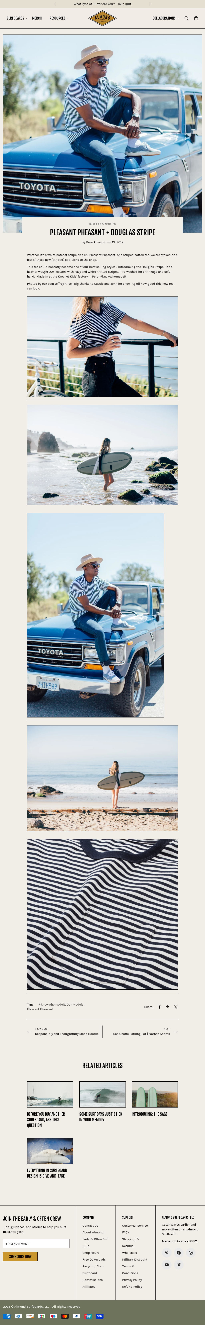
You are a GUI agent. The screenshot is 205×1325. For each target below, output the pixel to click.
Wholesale (129, 1253)
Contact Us (90, 1225)
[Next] (150, 4)
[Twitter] (175, 1007)
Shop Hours (90, 1253)
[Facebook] (159, 1007)
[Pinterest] (167, 1007)
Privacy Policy (132, 1280)
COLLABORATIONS (164, 18)
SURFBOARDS (15, 18)
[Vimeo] (179, 1265)
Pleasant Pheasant (40, 1009)
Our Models (75, 1004)
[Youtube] (167, 1265)
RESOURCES (57, 18)
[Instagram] (191, 1253)
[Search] (186, 18)
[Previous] (54, 4)
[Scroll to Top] (197, 1303)
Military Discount (134, 1259)
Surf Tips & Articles (102, 224)
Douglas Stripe (153, 267)
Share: (148, 1007)
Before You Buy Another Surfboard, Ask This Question (46, 1120)
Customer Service (135, 1225)
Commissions (92, 1280)
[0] (196, 18)
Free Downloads (94, 1259)
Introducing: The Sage (149, 1114)
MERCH (37, 18)
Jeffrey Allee (63, 284)
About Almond (93, 1232)
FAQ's (126, 1232)
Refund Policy (132, 1286)
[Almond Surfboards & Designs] (102, 18)
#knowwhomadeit (52, 1004)
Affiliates (88, 1286)
